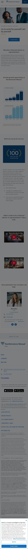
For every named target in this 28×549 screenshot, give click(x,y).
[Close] (26, 520)
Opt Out (14, 541)
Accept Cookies (14, 546)
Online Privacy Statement (19, 538)
